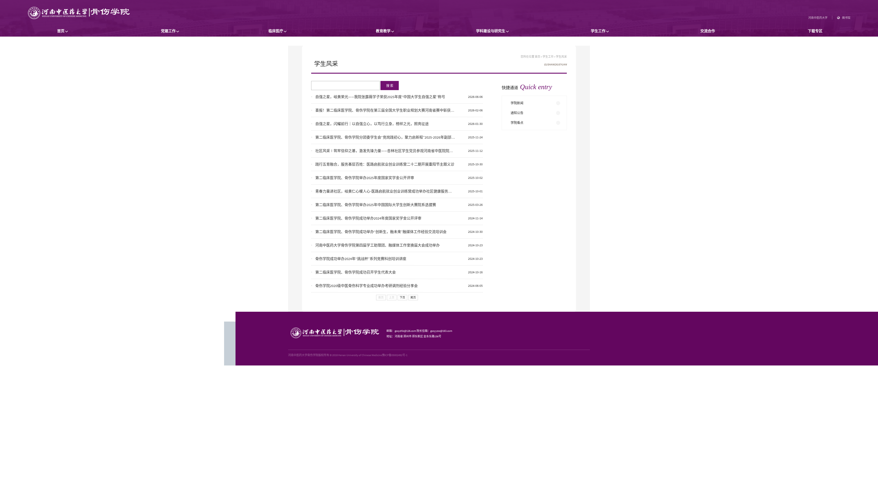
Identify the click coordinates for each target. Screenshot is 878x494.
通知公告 (517, 113)
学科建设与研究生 (490, 31)
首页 (60, 31)
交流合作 (707, 31)
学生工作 (598, 31)
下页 (402, 297)
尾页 (413, 297)
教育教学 (383, 31)
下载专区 (815, 31)
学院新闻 (517, 103)
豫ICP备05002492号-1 (394, 355)
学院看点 (517, 123)
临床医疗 (275, 31)
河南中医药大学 (817, 17)
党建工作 (168, 31)
